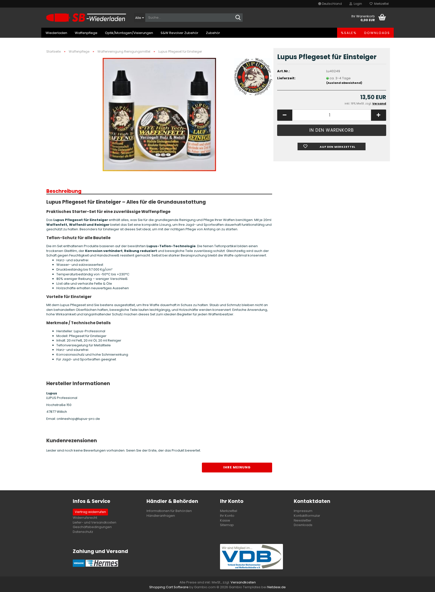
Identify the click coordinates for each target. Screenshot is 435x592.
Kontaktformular (307, 515)
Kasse (225, 520)
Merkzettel (381, 4)
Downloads (377, 32)
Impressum (303, 510)
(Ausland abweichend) (344, 83)
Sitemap (227, 525)
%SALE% (349, 32)
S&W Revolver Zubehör (179, 32)
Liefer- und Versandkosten (94, 522)
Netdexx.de (276, 587)
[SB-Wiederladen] (86, 18)
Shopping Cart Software (169, 587)
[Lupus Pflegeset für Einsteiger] (159, 114)
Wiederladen (56, 32)
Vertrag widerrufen (90, 511)
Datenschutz (83, 531)
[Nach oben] (421, 584)
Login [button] (357, 4)
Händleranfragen (161, 515)
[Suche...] (238, 17)
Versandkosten (243, 582)
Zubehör (213, 32)
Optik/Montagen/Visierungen (129, 32)
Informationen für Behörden (169, 510)
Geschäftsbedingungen (92, 527)
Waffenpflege (86, 32)
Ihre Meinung (237, 467)
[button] (330, 4)
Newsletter (302, 520)
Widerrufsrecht (85, 517)
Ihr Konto (227, 515)
